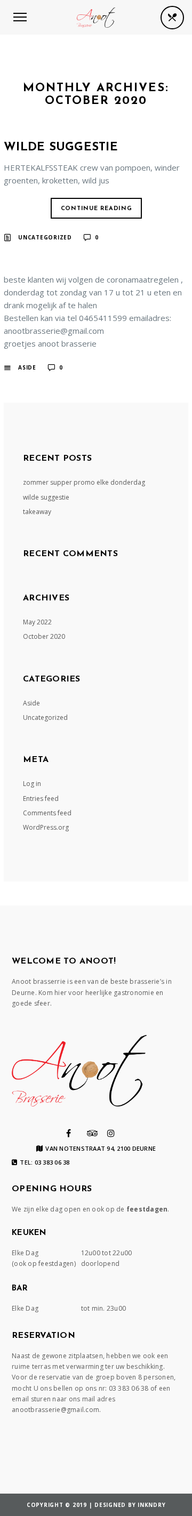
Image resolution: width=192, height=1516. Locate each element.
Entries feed (41, 798)
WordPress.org (46, 827)
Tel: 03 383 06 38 (44, 1162)
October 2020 (44, 636)
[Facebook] (68, 1133)
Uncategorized (45, 237)
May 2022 (37, 622)
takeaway (37, 511)
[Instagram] (111, 1133)
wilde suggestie (61, 147)
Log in (32, 783)
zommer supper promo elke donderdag (84, 482)
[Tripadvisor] (92, 1133)
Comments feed (47, 812)
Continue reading (96, 209)
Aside (27, 367)
